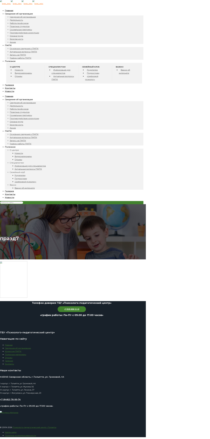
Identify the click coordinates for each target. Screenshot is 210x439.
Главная (9, 345)
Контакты (9, 364)
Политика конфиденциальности (20, 435)
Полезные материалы (15, 354)
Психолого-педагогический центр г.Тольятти (34, 427)
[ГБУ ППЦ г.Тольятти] (21, 4)
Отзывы (8, 358)
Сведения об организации (18, 348)
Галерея (9, 361)
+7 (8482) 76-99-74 (10, 399)
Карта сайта (10, 432)
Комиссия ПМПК (13, 351)
